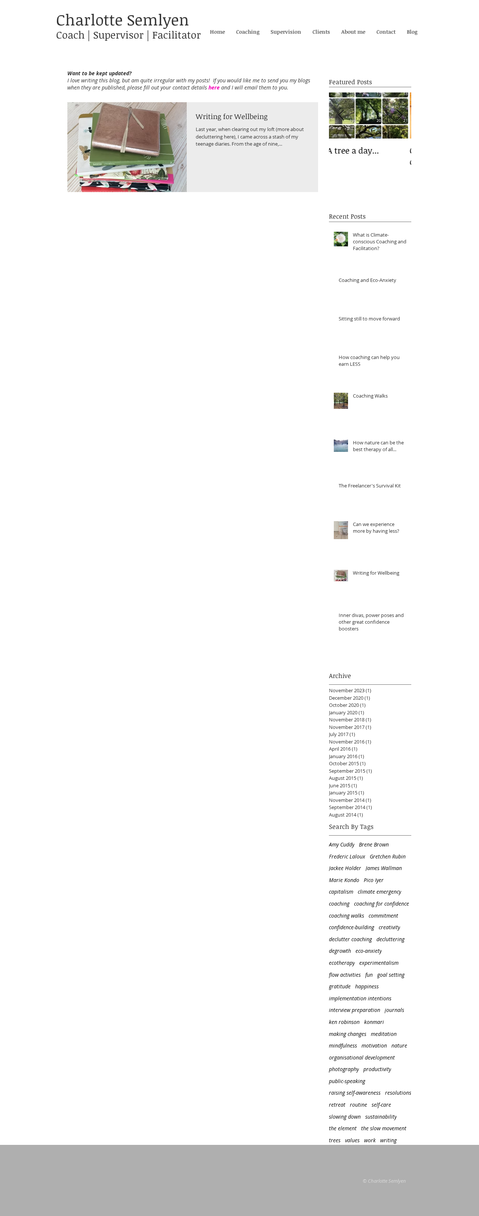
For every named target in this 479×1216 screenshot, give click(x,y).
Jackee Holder (345, 868)
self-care (381, 1104)
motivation (374, 1045)
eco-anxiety (369, 950)
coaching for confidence (381, 903)
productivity (377, 1069)
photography (344, 1069)
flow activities (345, 974)
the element (343, 1128)
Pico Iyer (374, 880)
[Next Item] (399, 116)
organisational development (362, 1057)
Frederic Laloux (347, 856)
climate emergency (379, 891)
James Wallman (384, 868)
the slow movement (383, 1128)
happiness (367, 986)
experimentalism (379, 962)
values (352, 1140)
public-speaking (347, 1081)
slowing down (345, 1116)
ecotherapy (342, 962)
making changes (347, 1033)
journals (394, 1009)
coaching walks (346, 915)
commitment (383, 915)
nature (399, 1045)
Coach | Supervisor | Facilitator (128, 35)
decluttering (390, 939)
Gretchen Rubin (388, 856)
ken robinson (344, 1021)
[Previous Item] (341, 116)
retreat (337, 1104)
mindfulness (343, 1045)
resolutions (398, 1092)
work (370, 1140)
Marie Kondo (344, 880)
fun (369, 974)
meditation (384, 1033)
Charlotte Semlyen (122, 19)
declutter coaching (350, 939)
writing (388, 1140)
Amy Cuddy (341, 844)
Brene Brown (374, 844)
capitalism (341, 891)
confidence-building (351, 927)
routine (358, 1104)
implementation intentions (360, 998)
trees (335, 1140)
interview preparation (354, 1009)
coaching (339, 903)
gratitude (340, 986)
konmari (374, 1021)
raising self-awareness (355, 1092)
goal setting (391, 974)
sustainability (381, 1116)
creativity (389, 927)
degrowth (340, 950)
